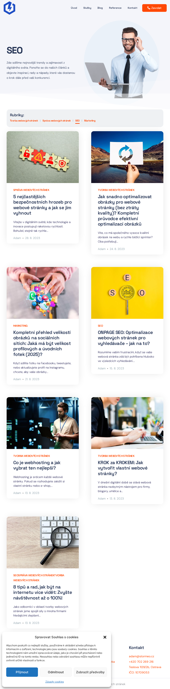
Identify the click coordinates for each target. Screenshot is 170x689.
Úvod (74, 8)
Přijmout (22, 672)
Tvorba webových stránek (24, 120)
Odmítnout (56, 672)
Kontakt (132, 8)
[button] (105, 637)
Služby (87, 8)
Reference (115, 8)
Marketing (90, 120)
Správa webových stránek (56, 120)
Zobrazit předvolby (90, 672)
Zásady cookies (54, 681)
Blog (100, 8)
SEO (77, 120)
